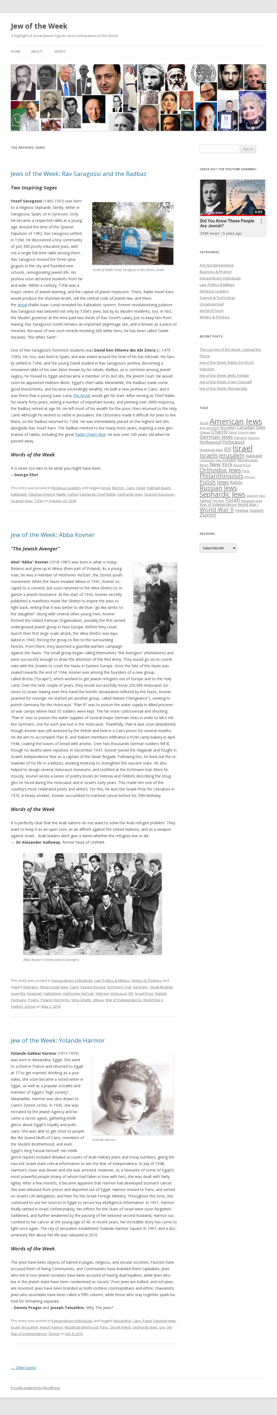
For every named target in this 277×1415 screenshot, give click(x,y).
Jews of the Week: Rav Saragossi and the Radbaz (78, 173)
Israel (15, 1327)
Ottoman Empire (41, 494)
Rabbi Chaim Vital (90, 434)
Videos (59, 51)
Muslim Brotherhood (81, 1327)
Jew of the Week (39, 26)
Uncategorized (212, 304)
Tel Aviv (218, 500)
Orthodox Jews (220, 470)
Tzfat (38, 500)
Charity (220, 431)
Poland (46, 999)
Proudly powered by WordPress (35, 1388)
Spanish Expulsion (159, 494)
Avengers (31, 987)
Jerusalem (30, 1327)
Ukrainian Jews (251, 501)
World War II (153, 999)
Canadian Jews (251, 427)
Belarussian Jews (54, 987)
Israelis (209, 455)
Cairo (130, 487)
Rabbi (61, 494)
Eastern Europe (93, 987)
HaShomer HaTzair (78, 993)
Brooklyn (228, 427)
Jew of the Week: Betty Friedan (224, 375)
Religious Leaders (66, 487)
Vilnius (98, 999)
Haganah (34, 993)
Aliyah (204, 423)
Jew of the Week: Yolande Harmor (58, 1040)
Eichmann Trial (119, 987)
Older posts (23, 1367)
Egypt (140, 487)
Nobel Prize (242, 465)
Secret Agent (120, 1327)
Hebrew (102, 993)
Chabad (205, 432)
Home (15, 51)
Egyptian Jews (164, 1320)
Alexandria (122, 1320)
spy (162, 1327)
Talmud (206, 500)
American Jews (236, 421)
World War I (248, 504)
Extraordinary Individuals (72, 980)
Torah (232, 499)
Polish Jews (214, 482)
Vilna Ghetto (81, 999)
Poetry (33, 999)
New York (221, 464)
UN (169, 1327)
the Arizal (82, 395)
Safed (73, 494)
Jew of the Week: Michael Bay (224, 388)
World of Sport (211, 310)
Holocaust (118, 993)
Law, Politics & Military (112, 980)
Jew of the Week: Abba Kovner (52, 534)
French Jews (247, 432)
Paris (104, 1327)
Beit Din (118, 487)
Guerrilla (18, 993)
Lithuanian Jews (211, 460)
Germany (140, 987)
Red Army (62, 999)
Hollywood (210, 442)
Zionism (256, 510)
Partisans (19, 999)
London (229, 459)
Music (204, 465)
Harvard (240, 437)
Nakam (161, 993)
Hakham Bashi (159, 487)
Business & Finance (216, 271)
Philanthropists (221, 476)
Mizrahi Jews (248, 460)
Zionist (29, 1006)
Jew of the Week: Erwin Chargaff (226, 381)
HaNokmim (52, 993)
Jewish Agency (51, 1327)
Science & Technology (217, 297)
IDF (130, 993)
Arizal (22, 304)
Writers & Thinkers (146, 980)
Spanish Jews (22, 500)
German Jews (216, 436)
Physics (250, 477)
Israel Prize (144, 993)
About (36, 51)
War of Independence (123, 999)
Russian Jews (218, 487)
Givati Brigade (161, 987)
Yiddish (17, 1006)
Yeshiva (241, 510)
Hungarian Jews (211, 450)
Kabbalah (19, 494)
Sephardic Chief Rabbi (97, 494)
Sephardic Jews (130, 494)
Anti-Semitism (209, 428)
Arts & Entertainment (216, 265)
